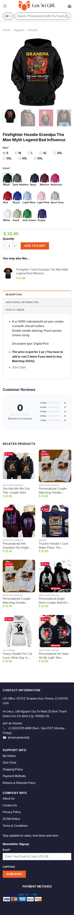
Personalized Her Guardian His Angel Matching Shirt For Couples (16, 546)
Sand (16, 220)
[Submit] (67, 16)
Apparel (19, 30)
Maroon (44, 184)
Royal (16, 202)
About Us (9, 798)
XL (45, 153)
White (6, 220)
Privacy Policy (12, 812)
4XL (24, 158)
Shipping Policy (13, 769)
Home (6, 30)
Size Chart (19, 367)
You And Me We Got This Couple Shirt (16, 490)
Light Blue (29, 202)
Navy (33, 184)
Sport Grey (57, 202)
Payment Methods (14, 776)
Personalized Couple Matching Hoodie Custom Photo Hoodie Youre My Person (53, 491)
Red (5, 202)
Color (6, 168)
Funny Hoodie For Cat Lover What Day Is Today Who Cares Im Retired (17, 656)
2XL (59, 153)
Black (6, 184)
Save (10, 454)
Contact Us (10, 805)
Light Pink (43, 202)
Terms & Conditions (15, 825)
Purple (41, 220)
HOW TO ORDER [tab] (15, 309)
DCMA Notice (11, 818)
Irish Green (29, 220)
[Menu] (5, 5)
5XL (40, 158)
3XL (9, 158)
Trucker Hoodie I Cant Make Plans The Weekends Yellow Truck (55, 546)
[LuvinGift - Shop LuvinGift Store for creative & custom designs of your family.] (37, 6)
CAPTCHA (9, 866)
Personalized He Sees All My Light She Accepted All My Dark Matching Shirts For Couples (54, 656)
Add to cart (34, 245)
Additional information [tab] (22, 302)
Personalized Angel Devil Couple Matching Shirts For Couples (54, 601)
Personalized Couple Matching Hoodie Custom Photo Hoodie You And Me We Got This (17, 601)
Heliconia (56, 184)
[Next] (65, 72)
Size (6, 147)
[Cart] (69, 6)
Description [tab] (14, 294)
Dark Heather (21, 184)
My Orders (9, 755)
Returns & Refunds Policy (19, 782)
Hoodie (33, 30)
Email (6, 849)
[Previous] (8, 72)
